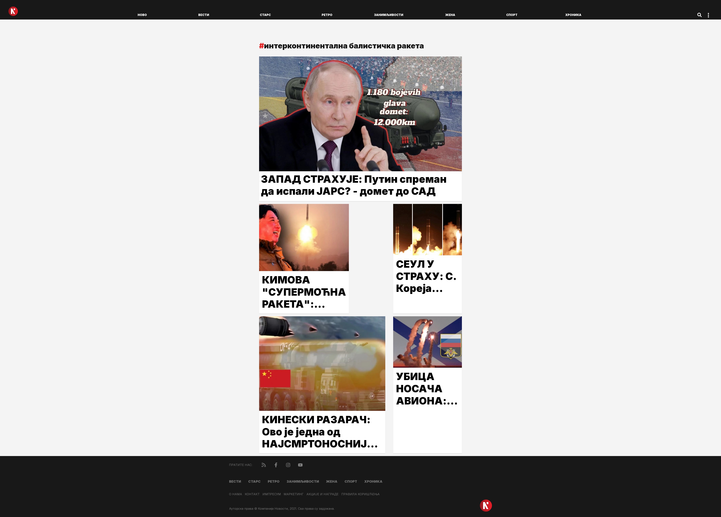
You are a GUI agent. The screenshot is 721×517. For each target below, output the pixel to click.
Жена (450, 15)
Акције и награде (322, 494)
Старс (265, 15)
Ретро (327, 15)
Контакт (252, 494)
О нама (235, 494)
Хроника (573, 15)
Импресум (271, 494)
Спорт (511, 15)
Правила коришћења (360, 494)
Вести (203, 15)
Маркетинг (294, 494)
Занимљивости (388, 15)
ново (142, 15)
